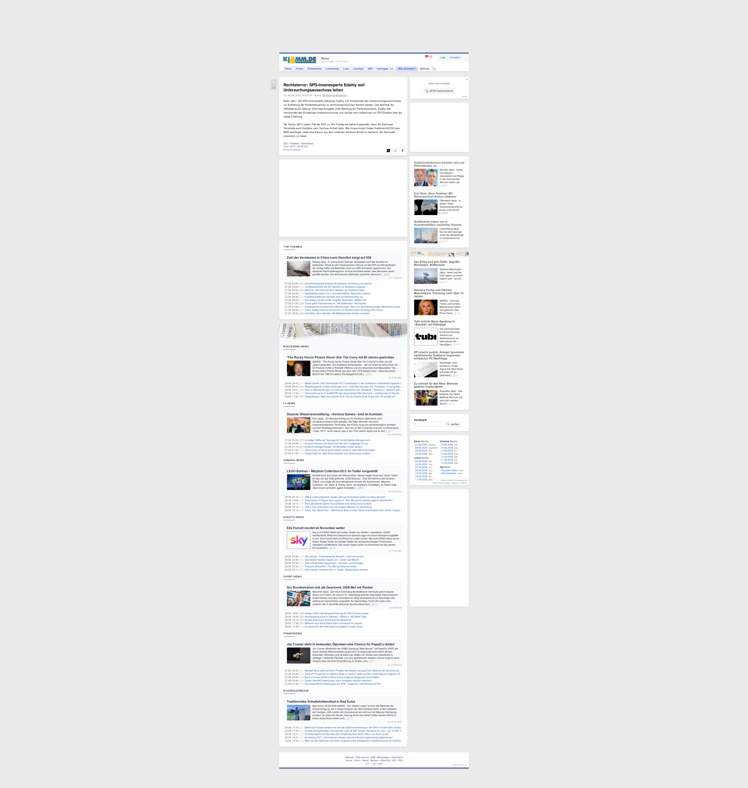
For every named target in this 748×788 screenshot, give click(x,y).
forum (464, 96)
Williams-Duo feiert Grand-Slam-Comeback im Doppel (333, 623)
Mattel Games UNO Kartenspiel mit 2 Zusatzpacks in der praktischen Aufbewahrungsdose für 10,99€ (358, 383)
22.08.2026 (421, 464)
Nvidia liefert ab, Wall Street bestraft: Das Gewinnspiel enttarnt (337, 453)
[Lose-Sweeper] (434, 69)
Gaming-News (293, 460)
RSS (400, 760)
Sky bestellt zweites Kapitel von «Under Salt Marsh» (332, 559)
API (394, 760)
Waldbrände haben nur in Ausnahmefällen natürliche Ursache (337, 293)
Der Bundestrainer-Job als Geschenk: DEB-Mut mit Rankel (330, 587)
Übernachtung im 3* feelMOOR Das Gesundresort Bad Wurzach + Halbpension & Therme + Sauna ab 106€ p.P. (364, 393)
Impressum (397, 757)
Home (349, 760)
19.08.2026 (421, 473)
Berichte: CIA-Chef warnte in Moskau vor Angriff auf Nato (335, 290)
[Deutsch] (427, 56)
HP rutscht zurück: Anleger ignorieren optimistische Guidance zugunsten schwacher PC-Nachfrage (439, 355)
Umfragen (385, 68)
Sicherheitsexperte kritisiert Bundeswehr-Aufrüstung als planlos (338, 283)
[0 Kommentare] (291, 149)
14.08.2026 (447, 450)
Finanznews (292, 633)
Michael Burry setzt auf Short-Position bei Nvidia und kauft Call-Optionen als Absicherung (352, 670)
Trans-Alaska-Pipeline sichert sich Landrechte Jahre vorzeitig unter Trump (344, 309)
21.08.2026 (421, 467)
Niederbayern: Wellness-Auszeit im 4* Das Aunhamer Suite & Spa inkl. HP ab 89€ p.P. (350, 396)
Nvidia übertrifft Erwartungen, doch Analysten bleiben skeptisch (338, 680)
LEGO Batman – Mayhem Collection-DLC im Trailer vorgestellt (332, 471)
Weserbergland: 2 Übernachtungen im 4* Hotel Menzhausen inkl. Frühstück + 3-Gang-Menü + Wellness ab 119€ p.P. (366, 386)
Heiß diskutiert (448, 473)
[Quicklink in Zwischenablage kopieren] (274, 82)
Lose (346, 68)
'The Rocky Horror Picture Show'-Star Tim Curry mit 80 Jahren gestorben (340, 357)
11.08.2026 (447, 459)
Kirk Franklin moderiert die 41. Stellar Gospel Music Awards (336, 569)
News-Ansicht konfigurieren (454, 480)
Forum (299, 68)
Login (442, 57)
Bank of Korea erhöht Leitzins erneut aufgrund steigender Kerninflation (342, 677)
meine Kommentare (441, 482)
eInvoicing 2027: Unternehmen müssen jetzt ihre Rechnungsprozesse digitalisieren (349, 737)
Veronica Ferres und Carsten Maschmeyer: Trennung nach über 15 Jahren (438, 293)
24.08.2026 (421, 453)
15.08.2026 (447, 447)
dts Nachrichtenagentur (334, 95)
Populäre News (449, 470)
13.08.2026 (447, 453)
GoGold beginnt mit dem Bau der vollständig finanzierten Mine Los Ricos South (346, 734)
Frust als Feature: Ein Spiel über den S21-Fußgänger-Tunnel (336, 443)
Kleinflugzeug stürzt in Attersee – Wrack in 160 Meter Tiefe (335, 616)
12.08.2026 (447, 456)
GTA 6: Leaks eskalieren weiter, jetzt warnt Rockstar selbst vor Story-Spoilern (345, 497)
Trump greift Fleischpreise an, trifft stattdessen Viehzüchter (335, 303)
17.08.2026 (421, 479)
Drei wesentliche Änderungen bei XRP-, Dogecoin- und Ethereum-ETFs (343, 683)
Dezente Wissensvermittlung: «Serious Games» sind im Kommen (334, 414)
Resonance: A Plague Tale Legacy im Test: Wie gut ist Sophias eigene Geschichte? (349, 500)
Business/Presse (296, 690)
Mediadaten (383, 757)
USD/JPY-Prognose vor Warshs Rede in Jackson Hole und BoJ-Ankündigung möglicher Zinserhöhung (359, 673)
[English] (430, 56)
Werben (424, 68)
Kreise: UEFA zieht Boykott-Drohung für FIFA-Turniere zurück (337, 613)
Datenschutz (362, 757)
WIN (370, 68)
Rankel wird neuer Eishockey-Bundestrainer (328, 619)
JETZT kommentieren (441, 91)
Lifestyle (358, 68)
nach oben (458, 764)
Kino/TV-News (293, 517)
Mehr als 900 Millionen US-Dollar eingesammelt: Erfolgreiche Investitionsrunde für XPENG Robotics (357, 740)
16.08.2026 (447, 444)
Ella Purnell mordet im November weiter (316, 528)
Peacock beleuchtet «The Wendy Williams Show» (331, 566)
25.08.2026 (421, 450)
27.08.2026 (421, 444)
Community (332, 68)
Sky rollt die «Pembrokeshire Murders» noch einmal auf (334, 556)
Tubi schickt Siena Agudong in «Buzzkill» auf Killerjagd (334, 563)
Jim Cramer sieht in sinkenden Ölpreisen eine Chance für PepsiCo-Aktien (341, 644)
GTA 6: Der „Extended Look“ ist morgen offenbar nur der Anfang (338, 506)
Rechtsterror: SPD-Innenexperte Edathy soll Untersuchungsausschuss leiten (324, 87)
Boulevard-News (296, 346)
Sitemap (349, 757)
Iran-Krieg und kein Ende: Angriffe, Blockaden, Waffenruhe (336, 300)
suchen (455, 424)
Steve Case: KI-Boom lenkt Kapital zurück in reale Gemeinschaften (340, 450)
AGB (372, 757)
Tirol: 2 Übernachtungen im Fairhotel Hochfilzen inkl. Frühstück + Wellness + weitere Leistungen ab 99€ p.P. (362, 389)
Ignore (455, 482)
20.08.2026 (421, 470)
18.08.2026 (421, 476)
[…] (383, 274)
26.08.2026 (421, 447)
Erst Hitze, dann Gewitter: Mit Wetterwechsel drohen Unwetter (337, 313)
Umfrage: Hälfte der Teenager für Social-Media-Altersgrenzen (337, 440)
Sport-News (292, 576)
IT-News (289, 403)
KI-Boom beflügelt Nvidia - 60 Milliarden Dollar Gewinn (334, 446)
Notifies (463, 482)
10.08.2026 (447, 462)
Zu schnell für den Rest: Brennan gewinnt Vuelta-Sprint (334, 626)
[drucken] (274, 87)
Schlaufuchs (315, 68)
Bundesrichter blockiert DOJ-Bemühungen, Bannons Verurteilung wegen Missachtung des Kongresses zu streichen (366, 306)
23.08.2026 (421, 461)
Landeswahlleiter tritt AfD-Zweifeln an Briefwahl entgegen (335, 286)
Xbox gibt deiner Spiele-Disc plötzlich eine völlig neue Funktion (338, 503)
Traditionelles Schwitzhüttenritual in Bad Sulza (321, 701)
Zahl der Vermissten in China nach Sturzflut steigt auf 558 (329, 257)
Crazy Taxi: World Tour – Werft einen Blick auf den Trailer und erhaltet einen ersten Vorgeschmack (356, 510)
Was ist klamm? (407, 68)
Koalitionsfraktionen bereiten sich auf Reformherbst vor (334, 296)
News (288, 68)
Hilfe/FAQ (385, 760)
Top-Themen (292, 246)
